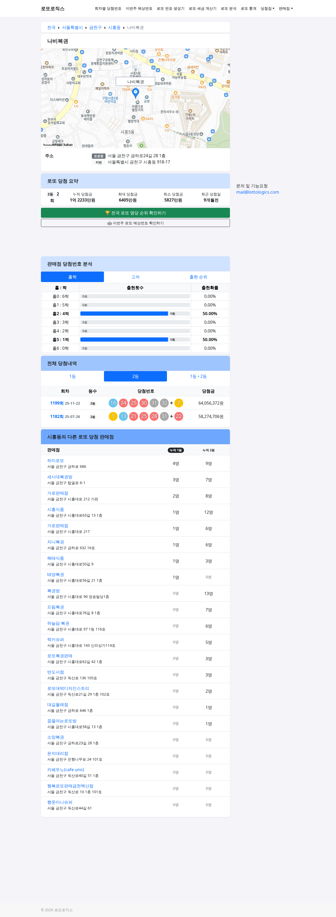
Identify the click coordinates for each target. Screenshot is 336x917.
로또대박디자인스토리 (68, 688)
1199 (57, 403)
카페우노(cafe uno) (65, 769)
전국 (51, 27)
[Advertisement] (135, 241)
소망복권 (55, 737)
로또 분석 (229, 8)
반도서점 (55, 672)
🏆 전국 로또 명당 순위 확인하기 (135, 213)
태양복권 (55, 574)
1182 (57, 416)
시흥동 (114, 27)
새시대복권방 (59, 477)
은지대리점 (57, 753)
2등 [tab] (135, 376)
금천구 (95, 27)
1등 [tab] (72, 376)
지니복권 (55, 542)
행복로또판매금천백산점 (70, 786)
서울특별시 (72, 27)
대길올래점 (57, 704)
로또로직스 (53, 8)
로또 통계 (248, 8)
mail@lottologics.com (257, 192)
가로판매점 (57, 493)
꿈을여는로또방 (62, 721)
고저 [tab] (135, 277)
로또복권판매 (59, 656)
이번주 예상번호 (139, 8)
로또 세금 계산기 (203, 8)
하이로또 (55, 460)
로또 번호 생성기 (171, 8)
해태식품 (55, 558)
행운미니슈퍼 (59, 802)
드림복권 (55, 607)
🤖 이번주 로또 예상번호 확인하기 (135, 222)
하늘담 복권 (58, 623)
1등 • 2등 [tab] (198, 376)
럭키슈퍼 (55, 639)
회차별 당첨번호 (108, 8)
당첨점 (266, 8)
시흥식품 (55, 509)
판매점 (284, 8)
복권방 (53, 590)
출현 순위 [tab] (198, 277)
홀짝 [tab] (72, 277)
